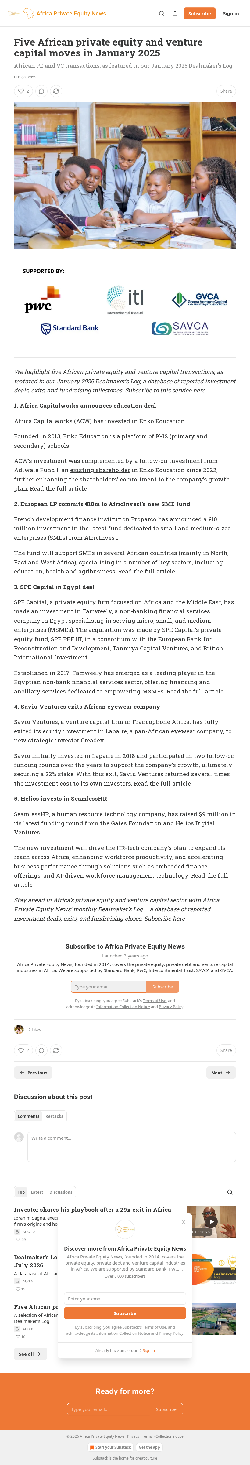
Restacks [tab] (54, 1116)
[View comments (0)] (41, 91)
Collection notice (169, 1436)
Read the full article (58, 488)
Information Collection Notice (123, 1333)
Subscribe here (164, 918)
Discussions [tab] (60, 1192)
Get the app (149, 1447)
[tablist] (40, 1116)
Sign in (231, 13)
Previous (37, 1073)
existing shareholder (100, 470)
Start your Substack (113, 1447)
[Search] (161, 13)
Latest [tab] (37, 1192)
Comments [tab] (28, 1116)
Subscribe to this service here (165, 390)
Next (217, 1073)
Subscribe (199, 13)
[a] (211, 1222)
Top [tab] (21, 1192)
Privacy (133, 1436)
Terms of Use (154, 1327)
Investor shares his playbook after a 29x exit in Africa (92, 1209)
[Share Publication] (175, 13)
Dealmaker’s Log (117, 381)
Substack (100, 1458)
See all (26, 1354)
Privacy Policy (171, 1333)
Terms (147, 1436)
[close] (183, 1222)
